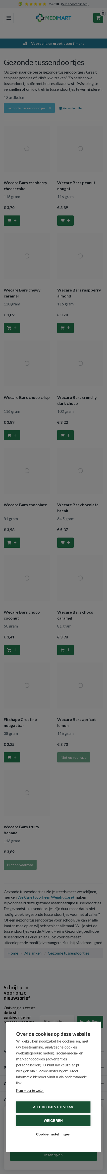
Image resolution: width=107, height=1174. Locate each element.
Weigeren (53, 1121)
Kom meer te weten (30, 1090)
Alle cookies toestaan (53, 1107)
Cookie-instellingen (53, 1134)
